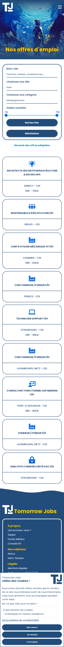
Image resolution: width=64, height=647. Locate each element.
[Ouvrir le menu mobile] (60, 7)
